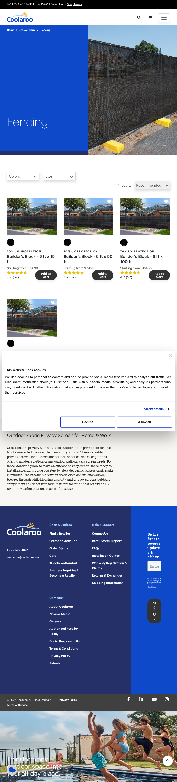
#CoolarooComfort (63, 563)
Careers (55, 621)
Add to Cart (46, 275)
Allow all (144, 422)
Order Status (58, 548)
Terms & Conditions (63, 648)
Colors (14, 176)
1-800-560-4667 (17, 550)
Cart (52, 556)
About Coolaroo (61, 607)
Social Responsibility (64, 641)
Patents (54, 663)
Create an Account (63, 541)
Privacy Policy (59, 656)
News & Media (59, 614)
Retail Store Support (107, 541)
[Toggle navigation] (164, 17)
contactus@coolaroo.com (23, 557)
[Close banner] (170, 356)
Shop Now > (74, 4)
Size (48, 176)
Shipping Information (108, 583)
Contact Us (100, 534)
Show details (154, 409)
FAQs (95, 548)
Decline (87, 422)
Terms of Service (17, 705)
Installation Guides (106, 556)
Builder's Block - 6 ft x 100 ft (141, 259)
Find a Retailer (59, 534)
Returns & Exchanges (107, 575)
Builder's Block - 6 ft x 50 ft (88, 259)
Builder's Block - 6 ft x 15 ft (31, 259)
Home (10, 30)
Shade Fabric (27, 30)
